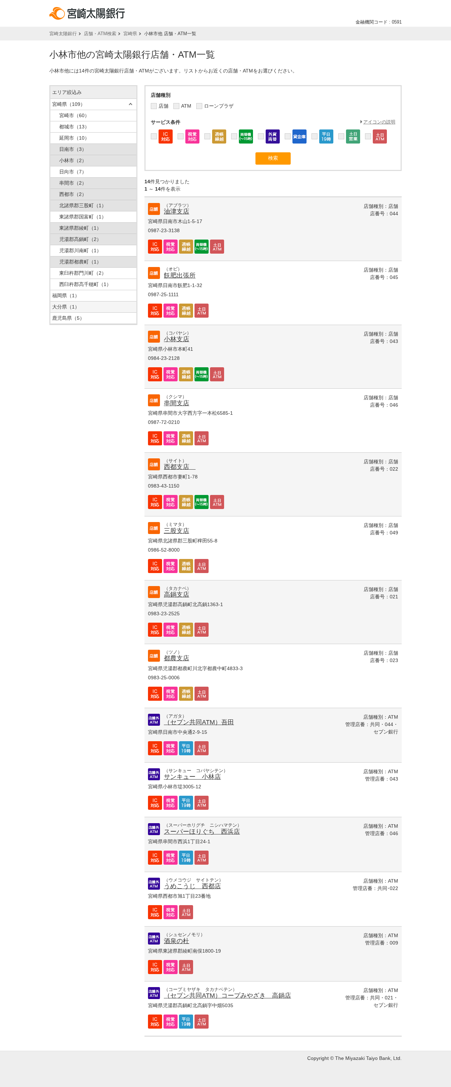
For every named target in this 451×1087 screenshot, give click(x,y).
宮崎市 (74, 115)
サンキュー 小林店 (192, 776)
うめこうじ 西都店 (192, 886)
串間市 (73, 183)
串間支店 (176, 403)
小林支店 (176, 339)
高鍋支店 (176, 594)
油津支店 (176, 211)
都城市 (74, 126)
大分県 (66, 307)
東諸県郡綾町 (80, 228)
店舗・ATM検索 (100, 33)
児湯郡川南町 (80, 250)
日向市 (73, 171)
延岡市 (74, 138)
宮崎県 (130, 33)
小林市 (73, 160)
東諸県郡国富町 (82, 217)
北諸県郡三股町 (82, 205)
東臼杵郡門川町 (82, 273)
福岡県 (66, 295)
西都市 (73, 194)
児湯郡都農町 (80, 262)
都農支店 (176, 658)
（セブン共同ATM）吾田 (199, 722)
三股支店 (176, 530)
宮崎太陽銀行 (63, 33)
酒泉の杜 (176, 941)
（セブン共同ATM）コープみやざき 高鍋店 (227, 995)
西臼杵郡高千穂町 (85, 284)
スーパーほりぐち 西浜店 (202, 831)
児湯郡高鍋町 (80, 239)
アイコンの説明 (379, 122)
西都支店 (180, 466)
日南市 (73, 149)
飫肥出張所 (180, 275)
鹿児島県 (68, 318)
